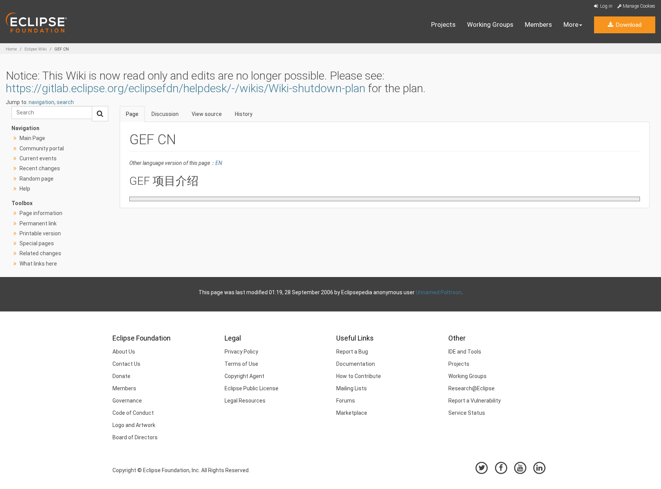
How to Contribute (358, 376)
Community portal (42, 148)
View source (207, 114)
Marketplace (351, 413)
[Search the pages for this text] (100, 113)
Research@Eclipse (471, 388)
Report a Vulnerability (474, 401)
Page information (41, 213)
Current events (38, 158)
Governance (127, 401)
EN (218, 163)
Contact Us (126, 364)
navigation (41, 102)
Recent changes (40, 168)
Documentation (355, 364)
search (65, 102)
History (243, 114)
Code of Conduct (133, 413)
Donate (121, 376)
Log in (605, 6)
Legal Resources (245, 401)
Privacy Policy (241, 352)
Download (627, 24)
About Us (123, 352)
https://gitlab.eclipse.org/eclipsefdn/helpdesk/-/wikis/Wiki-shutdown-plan (185, 88)
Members (538, 24)
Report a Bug (352, 352)
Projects (443, 24)
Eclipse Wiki (35, 49)
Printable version (40, 233)
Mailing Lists (351, 388)
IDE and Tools (464, 352)
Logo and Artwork (133, 425)
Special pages (37, 243)
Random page (37, 179)
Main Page (32, 138)
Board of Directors (135, 437)
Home (11, 49)
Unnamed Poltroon (439, 292)
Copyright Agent (244, 376)
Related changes (40, 253)
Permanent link (38, 223)
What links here (38, 264)
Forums (345, 401)
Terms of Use (241, 364)
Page (132, 114)
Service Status (466, 413)
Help (25, 189)
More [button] (570, 24)
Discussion (165, 114)
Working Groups (490, 24)
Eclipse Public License (251, 388)
